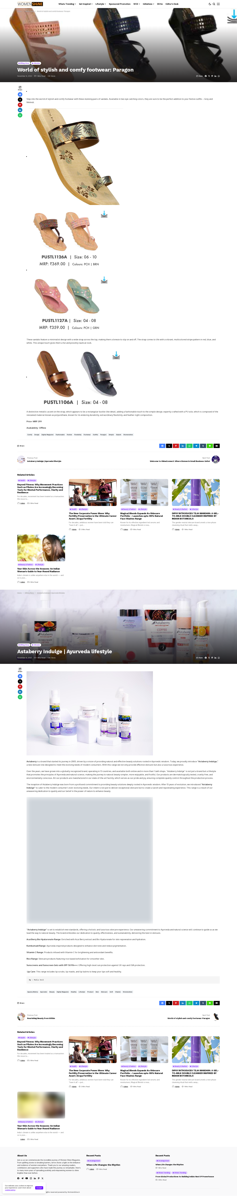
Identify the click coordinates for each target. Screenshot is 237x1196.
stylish (118, 435)
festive (69, 435)
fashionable (60, 435)
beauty (51, 949)
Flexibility (77, 435)
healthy (73, 949)
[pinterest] (39, 1136)
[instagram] (31, 1136)
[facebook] (18, 1136)
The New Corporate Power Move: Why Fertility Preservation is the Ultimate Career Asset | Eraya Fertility (93, 516)
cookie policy (10, 1190)
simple (111, 435)
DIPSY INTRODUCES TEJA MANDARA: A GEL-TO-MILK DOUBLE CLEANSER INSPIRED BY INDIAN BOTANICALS (195, 516)
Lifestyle (82, 949)
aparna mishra (32, 949)
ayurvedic (43, 949)
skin (97, 949)
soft (111, 949)
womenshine (128, 435)
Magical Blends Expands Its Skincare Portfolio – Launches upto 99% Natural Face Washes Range (141, 516)
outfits (95, 435)
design (36, 435)
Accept (39, 1188)
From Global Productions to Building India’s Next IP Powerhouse (185, 1134)
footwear (87, 435)
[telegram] (22, 1136)
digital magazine (47, 435)
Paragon (103, 435)
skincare (104, 949)
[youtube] (27, 1136)
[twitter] (42, 1136)
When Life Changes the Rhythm (103, 1122)
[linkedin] (35, 1136)
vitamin (118, 949)
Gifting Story (29, 11)
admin (22, 503)
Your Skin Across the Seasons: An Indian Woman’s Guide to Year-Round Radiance (38, 570)
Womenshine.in (74, 1150)
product (90, 949)
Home (19, 11)
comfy (29, 435)
